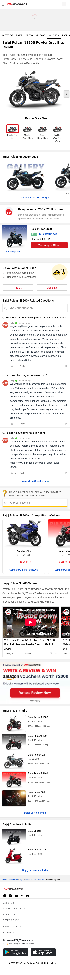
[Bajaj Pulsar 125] (14, 761)
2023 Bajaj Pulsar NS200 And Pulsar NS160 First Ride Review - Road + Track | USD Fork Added (29, 644)
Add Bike (52, 287)
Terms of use (11, 920)
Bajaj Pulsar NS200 (42, 229)
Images (10, 251)
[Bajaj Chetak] (14, 837)
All (22, 197)
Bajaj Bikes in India (35, 812)
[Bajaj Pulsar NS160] (14, 779)
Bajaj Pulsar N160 (37, 736)
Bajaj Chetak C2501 (38, 849)
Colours (41, 880)
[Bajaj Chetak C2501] (14, 856)
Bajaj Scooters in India (35, 870)
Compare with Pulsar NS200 (23, 569)
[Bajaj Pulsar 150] (14, 798)
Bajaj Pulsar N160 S (38, 717)
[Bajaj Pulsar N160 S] (14, 723)
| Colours (18, 251)
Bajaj (22, 880)
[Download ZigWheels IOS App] (43, 952)
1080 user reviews (48, 234)
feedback (9, 933)
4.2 (33, 234)
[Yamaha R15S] (24, 533)
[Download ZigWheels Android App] (15, 952)
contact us (10, 915)
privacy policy (12, 926)
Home (4, 880)
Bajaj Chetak (34, 831)
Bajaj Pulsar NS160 (38, 773)
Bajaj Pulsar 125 (36, 754)
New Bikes (13, 880)
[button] (66, 94)
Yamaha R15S (23, 551)
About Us (8, 903)
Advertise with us (14, 908)
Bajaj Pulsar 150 (36, 792)
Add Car (18, 287)
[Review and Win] (35, 683)
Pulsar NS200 (30, 880)
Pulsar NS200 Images (36, 197)
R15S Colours (24, 561)
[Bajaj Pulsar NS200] (14, 236)
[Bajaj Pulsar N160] (14, 742)
